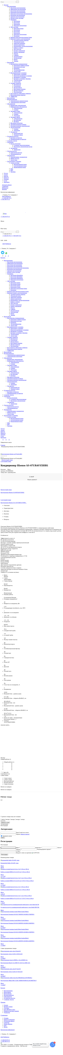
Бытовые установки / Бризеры (22, 78)
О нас (5, 180)
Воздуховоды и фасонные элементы (20, 93)
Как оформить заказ (9, 1009)
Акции (6, 174)
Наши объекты (8, 1024)
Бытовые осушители (16, 138)
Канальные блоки (15, 287)
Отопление (10, 142)
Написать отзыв (5, 822)
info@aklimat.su (6, 196)
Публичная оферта (9, 1021)
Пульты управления (19, 50)
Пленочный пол (18, 133)
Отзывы (6, 1018)
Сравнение (5, 186)
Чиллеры (13, 171)
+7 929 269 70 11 (5, 199)
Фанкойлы (13, 19)
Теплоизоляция (18, 56)
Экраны (16, 61)
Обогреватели (11, 104)
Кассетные (17, 22)
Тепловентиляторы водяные (18, 124)
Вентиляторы (11, 98)
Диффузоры (13, 96)
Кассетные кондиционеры (17, 10)
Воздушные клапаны (20, 89)
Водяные (16, 121)
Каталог (6, 5)
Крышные (16, 68)
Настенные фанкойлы (16, 275)
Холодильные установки (14, 161)
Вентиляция (10, 62)
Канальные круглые (19, 67)
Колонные (17, 36)
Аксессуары (17, 71)
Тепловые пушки (15, 111)
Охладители (17, 86)
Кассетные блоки (15, 285)
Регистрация (4, 825)
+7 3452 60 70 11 (7, 198)
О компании (4, 1015)
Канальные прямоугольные (21, 65)
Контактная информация (8, 1029)
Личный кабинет (7, 185)
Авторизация (4, 824)
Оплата (6, 1005)
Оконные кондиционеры (17, 16)
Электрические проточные (18, 102)
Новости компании (9, 1019)
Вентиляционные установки (18, 73)
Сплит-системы (14, 163)
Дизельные (17, 115)
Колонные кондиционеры (17, 15)
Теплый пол (13, 132)
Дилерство (7, 1012)
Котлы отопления (15, 143)
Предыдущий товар (7, 460)
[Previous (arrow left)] (1, 457)
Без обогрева (17, 120)
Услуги (6, 173)
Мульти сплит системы (16, 18)
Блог (5, 1025)
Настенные (17, 21)
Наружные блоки (18, 28)
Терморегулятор (18, 135)
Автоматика (13, 148)
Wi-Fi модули (17, 49)
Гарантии (6, 1022)
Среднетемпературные (20, 166)
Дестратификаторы (19, 70)
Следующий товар (6, 461)
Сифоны (16, 55)
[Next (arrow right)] (3, 457)
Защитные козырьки (19, 43)
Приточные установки (20, 74)
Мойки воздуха (14, 158)
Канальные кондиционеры (17, 12)
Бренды (6, 176)
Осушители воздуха (12, 136)
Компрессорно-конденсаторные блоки (21, 37)
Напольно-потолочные (20, 25)
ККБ (11, 169)
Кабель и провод (18, 47)
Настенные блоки (15, 284)
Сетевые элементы (15, 83)
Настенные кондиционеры (17, 8)
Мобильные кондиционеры (18, 9)
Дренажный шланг (19, 42)
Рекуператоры (18, 92)
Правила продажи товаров (11, 1011)
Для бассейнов (18, 80)
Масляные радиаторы (16, 123)
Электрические (18, 108)
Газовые (16, 109)
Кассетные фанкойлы (16, 276)
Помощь (6, 179)
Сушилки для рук (12, 140)
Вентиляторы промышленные (18, 64)
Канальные (17, 24)
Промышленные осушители (18, 139)
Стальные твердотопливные (22, 145)
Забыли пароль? (25, 834)
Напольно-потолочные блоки (18, 288)
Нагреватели (17, 84)
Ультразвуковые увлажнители (18, 157)
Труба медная (17, 58)
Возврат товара (8, 1006)
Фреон (15, 59)
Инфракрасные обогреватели (18, 106)
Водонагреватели (12, 99)
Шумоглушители (18, 90)
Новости (6, 177)
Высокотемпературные (20, 164)
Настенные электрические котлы (23, 146)
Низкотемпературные (20, 167)
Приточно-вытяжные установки (23, 75)
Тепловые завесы (15, 117)
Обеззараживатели (15, 154)
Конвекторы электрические (18, 105)
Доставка (6, 1008)
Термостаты (17, 149)
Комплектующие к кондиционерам (20, 39)
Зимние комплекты (19, 44)
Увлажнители (11, 155)
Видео (5, 1027)
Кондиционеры (11, 6)
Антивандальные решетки (21, 40)
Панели (16, 53)
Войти (2, 837)
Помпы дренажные (19, 52)
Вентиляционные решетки (17, 95)
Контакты (6, 182)
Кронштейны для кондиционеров (23, 46)
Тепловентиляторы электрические (20, 126)
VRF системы (14, 27)
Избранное (5, 188)
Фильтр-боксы (18, 87)
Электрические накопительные (19, 101)
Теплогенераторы (15, 127)
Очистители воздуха (16, 152)
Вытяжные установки (20, 77)
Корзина (4, 189)
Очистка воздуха (12, 151)
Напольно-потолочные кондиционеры (21, 13)
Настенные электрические (17, 400)
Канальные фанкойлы (16, 278)
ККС (11, 170)
